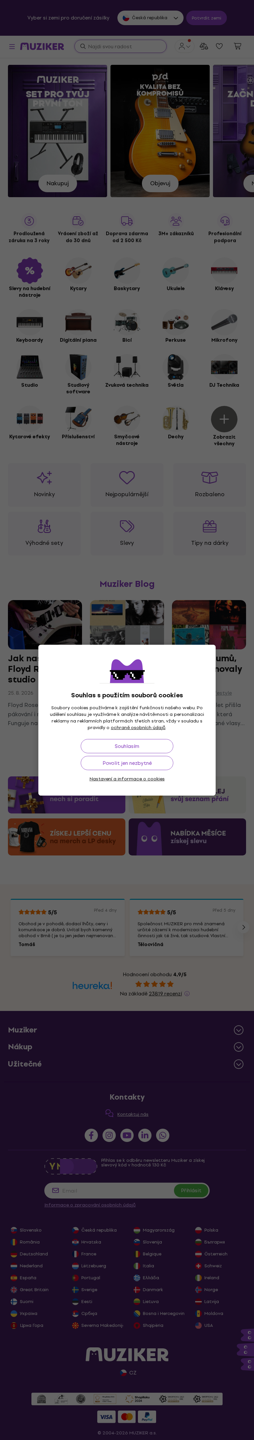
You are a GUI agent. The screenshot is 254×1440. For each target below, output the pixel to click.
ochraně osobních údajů (138, 727)
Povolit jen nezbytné (127, 763)
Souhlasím (127, 746)
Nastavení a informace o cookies (127, 778)
